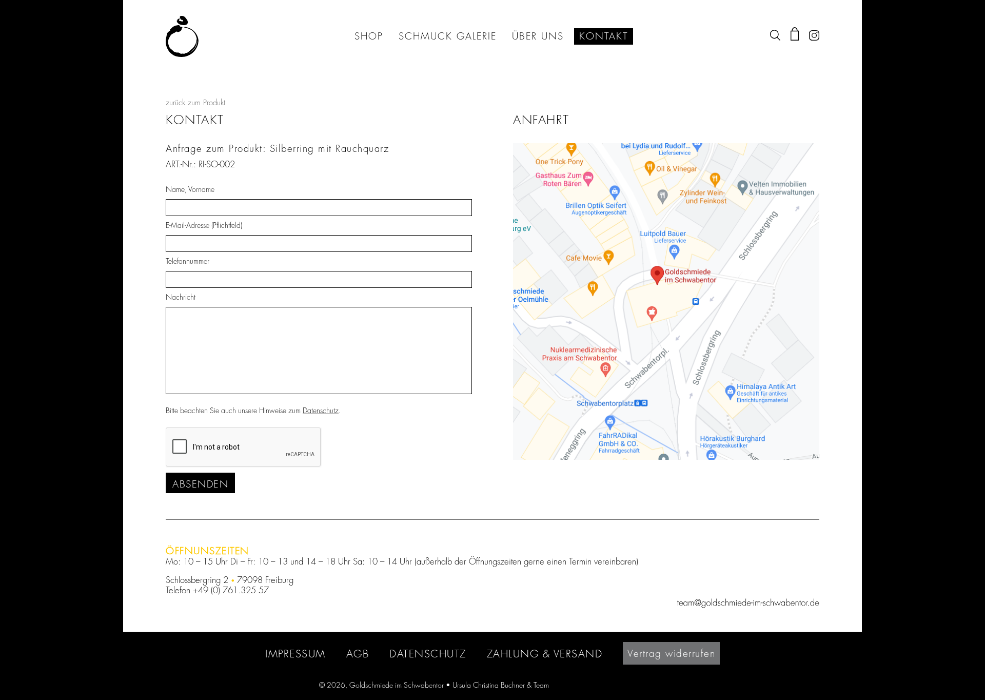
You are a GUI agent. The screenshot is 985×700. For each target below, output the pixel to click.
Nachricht (180, 297)
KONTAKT (603, 36)
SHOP (368, 36)
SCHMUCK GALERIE (448, 36)
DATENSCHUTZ (427, 653)
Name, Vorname (190, 189)
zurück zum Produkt (195, 103)
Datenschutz (321, 410)
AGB (357, 653)
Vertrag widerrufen (671, 653)
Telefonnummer (187, 261)
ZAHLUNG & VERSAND (545, 653)
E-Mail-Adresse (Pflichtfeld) (204, 225)
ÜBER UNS (538, 36)
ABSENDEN (200, 484)
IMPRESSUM (295, 653)
